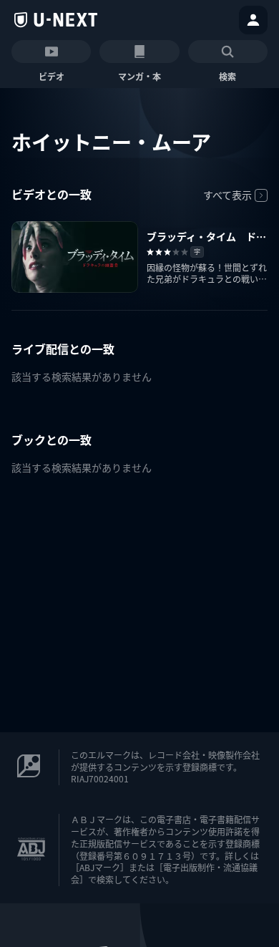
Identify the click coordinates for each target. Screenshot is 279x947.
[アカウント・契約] (253, 20)
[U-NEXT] (55, 20)
